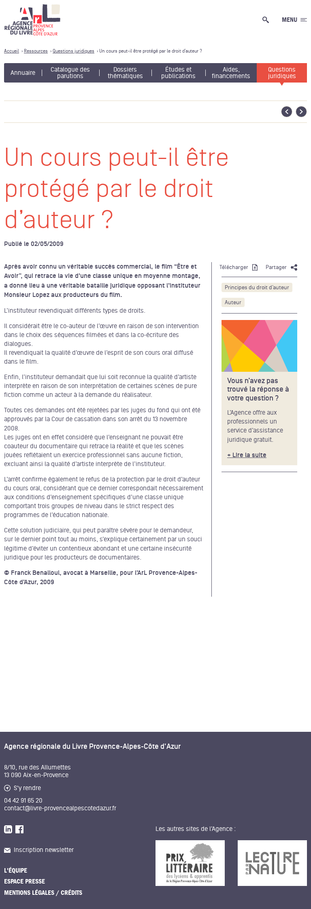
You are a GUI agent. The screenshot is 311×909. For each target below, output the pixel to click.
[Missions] (259, 345)
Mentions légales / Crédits (43, 892)
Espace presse (24, 881)
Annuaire (23, 72)
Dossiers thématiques (125, 73)
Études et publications (178, 73)
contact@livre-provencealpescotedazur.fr (60, 808)
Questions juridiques (282, 73)
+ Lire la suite (246, 455)
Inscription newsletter (44, 850)
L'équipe (15, 870)
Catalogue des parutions (70, 73)
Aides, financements (231, 73)
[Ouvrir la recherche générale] (267, 20)
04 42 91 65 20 (23, 800)
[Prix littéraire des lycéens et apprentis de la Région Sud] (190, 863)
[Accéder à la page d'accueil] (32, 20)
